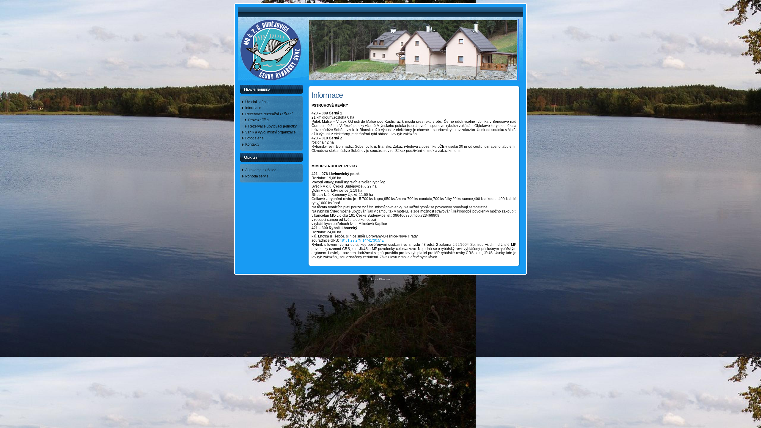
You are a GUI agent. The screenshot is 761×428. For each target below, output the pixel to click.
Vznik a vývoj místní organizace (270, 132)
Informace (253, 108)
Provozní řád (258, 120)
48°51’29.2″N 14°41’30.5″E (362, 240)
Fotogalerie (254, 138)
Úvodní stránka (257, 102)
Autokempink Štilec (260, 170)
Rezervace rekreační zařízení (269, 114)
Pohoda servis (256, 176)
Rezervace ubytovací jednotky (272, 126)
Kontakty (252, 144)
